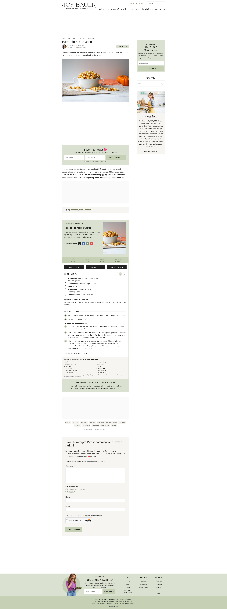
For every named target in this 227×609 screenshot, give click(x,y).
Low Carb (92, 422)
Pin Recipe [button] (96, 267)
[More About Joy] (151, 102)
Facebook (159, 581)
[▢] (66, 278)
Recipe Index (143, 581)
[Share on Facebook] (83, 243)
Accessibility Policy (130, 603)
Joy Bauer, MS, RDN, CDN (76, 45)
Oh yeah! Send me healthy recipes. (96, 161)
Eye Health (77, 425)
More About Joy (150, 151)
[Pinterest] (134, 3)
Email (68, 506)
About (128, 584)
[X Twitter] (139, 3)
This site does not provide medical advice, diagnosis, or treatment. (113, 601)
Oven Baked (86, 425)
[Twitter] (142, 3)
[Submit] (163, 4)
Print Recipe (74, 267)
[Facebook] (136, 3)
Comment (70, 466)
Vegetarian (122, 422)
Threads (158, 593)
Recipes (102, 9)
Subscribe (150, 68)
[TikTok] (145, 3)
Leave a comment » (100, 429)
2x (124, 274)
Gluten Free (84, 422)
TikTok (159, 590)
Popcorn (81, 38)
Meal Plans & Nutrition (118, 9)
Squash (114, 425)
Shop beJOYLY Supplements (153, 9)
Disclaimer (102, 603)
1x (120, 274)
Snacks (75, 38)
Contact (128, 587)
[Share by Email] (87, 243)
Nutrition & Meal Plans (143, 588)
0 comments (88, 429)
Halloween (95, 425)
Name (68, 497)
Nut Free (108, 422)
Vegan (115, 422)
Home (64, 38)
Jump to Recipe (123, 46)
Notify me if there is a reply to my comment (84, 516)
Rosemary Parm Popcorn (81, 210)
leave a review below (87, 388)
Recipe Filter (143, 584)
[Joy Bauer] (79, 6)
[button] (65, 224)
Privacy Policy (109, 603)
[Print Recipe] (79, 243)
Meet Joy (135, 9)
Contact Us (95, 603)
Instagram (159, 584)
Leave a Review (117, 267)
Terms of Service (119, 603)
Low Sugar (100, 422)
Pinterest (158, 587)
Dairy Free (76, 422)
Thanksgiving (105, 425)
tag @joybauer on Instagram (108, 388)
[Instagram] (131, 3)
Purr (116, 606)
